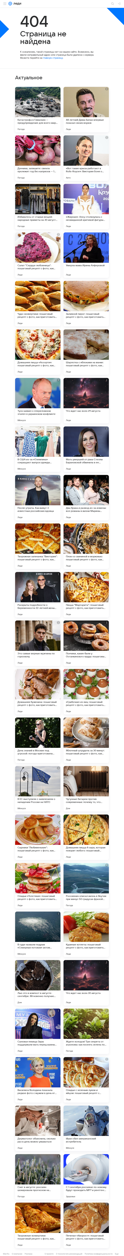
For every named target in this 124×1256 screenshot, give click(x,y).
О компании (17, 1254)
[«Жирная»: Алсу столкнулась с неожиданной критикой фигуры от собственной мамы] (86, 206)
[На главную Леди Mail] (16, 3)
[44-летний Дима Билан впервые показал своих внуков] (86, 109)
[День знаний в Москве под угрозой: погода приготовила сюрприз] (37, 740)
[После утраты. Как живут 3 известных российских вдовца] (37, 497)
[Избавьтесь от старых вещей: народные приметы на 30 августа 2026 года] (37, 206)
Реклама (28, 1254)
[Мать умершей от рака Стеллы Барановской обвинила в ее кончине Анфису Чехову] (86, 449)
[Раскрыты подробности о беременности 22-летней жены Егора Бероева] (37, 594)
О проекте (49, 1254)
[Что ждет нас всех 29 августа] (86, 400)
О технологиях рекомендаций (69, 1254)
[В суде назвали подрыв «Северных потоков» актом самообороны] (37, 934)
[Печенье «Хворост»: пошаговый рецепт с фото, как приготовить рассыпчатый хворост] (86, 1225)
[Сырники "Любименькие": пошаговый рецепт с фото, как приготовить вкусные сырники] (37, 837)
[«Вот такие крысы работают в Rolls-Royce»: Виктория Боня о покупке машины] (86, 158)
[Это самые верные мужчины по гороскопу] (37, 643)
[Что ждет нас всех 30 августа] (86, 983)
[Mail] (10, 3)
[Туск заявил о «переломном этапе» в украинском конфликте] (37, 400)
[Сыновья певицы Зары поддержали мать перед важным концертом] (37, 1031)
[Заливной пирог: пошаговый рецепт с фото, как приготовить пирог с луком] (86, 303)
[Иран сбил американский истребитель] (86, 1128)
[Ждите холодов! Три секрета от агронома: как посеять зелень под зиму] (86, 1031)
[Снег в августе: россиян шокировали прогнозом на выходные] (37, 1177)
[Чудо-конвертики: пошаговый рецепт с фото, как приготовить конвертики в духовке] (37, 303)
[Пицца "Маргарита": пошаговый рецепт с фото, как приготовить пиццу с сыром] (86, 594)
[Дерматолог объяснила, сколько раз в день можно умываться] (37, 1128)
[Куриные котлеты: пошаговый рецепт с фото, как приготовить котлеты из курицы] (86, 934)
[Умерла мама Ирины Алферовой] (86, 255)
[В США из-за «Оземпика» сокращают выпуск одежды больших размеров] (37, 449)
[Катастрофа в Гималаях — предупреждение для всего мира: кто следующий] (37, 109)
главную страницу (53, 57)
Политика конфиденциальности (99, 1254)
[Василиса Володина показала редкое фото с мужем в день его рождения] (37, 1080)
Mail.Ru (6, 1254)
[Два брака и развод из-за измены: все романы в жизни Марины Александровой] (86, 497)
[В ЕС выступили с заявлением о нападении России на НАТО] (37, 789)
